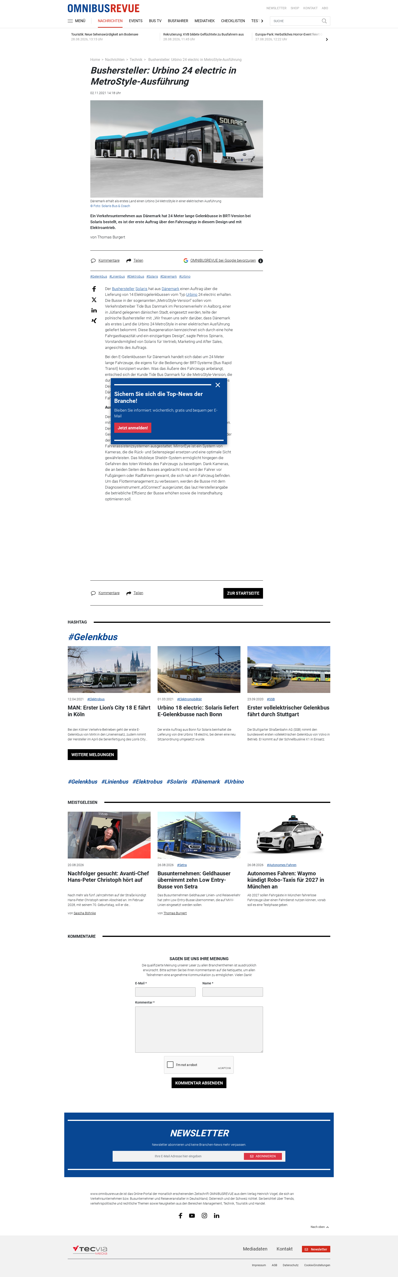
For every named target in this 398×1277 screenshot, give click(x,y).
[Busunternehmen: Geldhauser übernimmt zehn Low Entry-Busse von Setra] (199, 835)
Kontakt (285, 1249)
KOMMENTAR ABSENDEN (199, 1083)
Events (136, 21)
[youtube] (192, 1215)
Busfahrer (178, 21)
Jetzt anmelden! (133, 427)
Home (95, 59)
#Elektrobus (96, 699)
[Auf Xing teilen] (94, 320)
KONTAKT (310, 8)
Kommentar (143, 1002)
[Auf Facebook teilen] (94, 288)
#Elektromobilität (189, 699)
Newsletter (276, 8)
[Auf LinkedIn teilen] (94, 310)
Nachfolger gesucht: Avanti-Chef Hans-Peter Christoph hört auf (108, 876)
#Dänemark (205, 781)
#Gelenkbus (92, 637)
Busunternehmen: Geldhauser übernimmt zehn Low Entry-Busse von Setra (194, 880)
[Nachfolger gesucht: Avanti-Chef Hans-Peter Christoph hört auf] (109, 835)
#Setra (182, 865)
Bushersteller (123, 288)
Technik (136, 59)
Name (206, 983)
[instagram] (204, 1215)
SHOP (295, 8)
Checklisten (233, 21)
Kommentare (109, 260)
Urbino (191, 294)
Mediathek (205, 21)
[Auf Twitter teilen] (94, 299)
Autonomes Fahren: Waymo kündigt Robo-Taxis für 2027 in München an (285, 880)
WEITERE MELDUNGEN (92, 754)
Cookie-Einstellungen (317, 1265)
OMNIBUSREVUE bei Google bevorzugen (223, 260)
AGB (274, 1265)
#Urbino (234, 781)
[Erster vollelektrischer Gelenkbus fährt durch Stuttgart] (288, 669)
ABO (325, 8)
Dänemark (170, 288)
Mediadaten (255, 1249)
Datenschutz (290, 1265)
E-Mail (140, 983)
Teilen (138, 260)
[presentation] (326, 39)
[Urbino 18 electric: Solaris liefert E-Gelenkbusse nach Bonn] (199, 669)
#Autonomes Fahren (281, 865)
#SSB (271, 699)
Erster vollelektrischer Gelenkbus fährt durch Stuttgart (288, 711)
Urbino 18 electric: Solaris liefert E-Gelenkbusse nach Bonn (198, 711)
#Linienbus (114, 781)
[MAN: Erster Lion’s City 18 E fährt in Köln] (109, 669)
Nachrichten (110, 21)
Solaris (141, 288)
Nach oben (318, 1227)
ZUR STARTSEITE (243, 593)
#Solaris (176, 781)
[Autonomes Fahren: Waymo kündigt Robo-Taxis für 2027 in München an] (288, 835)
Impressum (259, 1265)
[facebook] (180, 1215)
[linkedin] (216, 1215)
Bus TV (155, 21)
